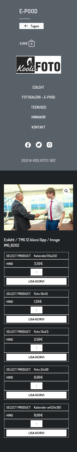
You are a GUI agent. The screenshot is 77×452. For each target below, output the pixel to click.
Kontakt (39, 127)
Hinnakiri (38, 117)
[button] (31, 26)
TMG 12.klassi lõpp (32, 239)
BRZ (53, 160)
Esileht (38, 87)
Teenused (38, 107)
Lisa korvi (36, 281)
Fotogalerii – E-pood (38, 97)
